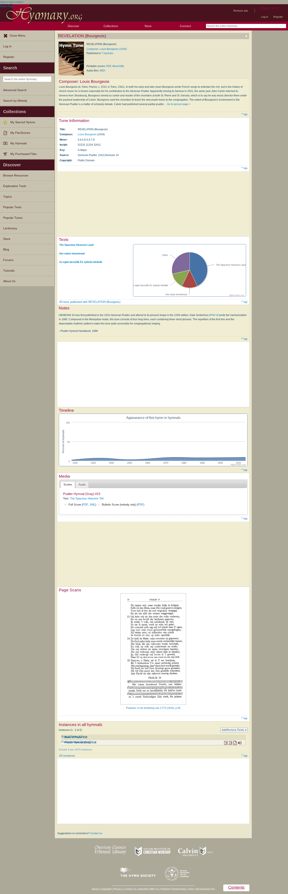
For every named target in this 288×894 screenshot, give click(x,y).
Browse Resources (15, 175)
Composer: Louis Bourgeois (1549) (106, 49)
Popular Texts (12, 207)
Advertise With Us (148, 889)
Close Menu (17, 35)
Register (278, 16)
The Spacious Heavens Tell (87, 498)
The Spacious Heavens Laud (76, 244)
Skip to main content (11, 2)
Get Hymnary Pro (205, 889)
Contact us (96, 833)
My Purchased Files (23, 154)
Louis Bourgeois (87, 134)
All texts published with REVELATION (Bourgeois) (89, 301)
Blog (6, 249)
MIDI (102, 70)
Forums (8, 260)
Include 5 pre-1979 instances (75, 749)
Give (191, 889)
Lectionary (10, 228)
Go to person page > (178, 104)
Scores (67, 484)
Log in (264, 16)
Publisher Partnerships (173, 889)
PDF (108, 66)
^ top (244, 114)
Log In (7, 46)
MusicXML (118, 66)
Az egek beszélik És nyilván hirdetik (80, 262)
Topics (7, 196)
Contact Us (130, 889)
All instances (67, 755)
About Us (9, 281)
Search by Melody (15, 100)
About (95, 889)
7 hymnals (107, 53)
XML (92, 504)
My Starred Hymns (22, 122)
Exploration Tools (14, 186)
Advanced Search (15, 90)
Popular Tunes (13, 217)
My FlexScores (20, 132)
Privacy (117, 889)
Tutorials (9, 270)
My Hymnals (18, 143)
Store (148, 26)
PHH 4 (214, 315)
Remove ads (240, 10)
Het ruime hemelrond (72, 253)
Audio (82, 484)
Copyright (106, 889)
